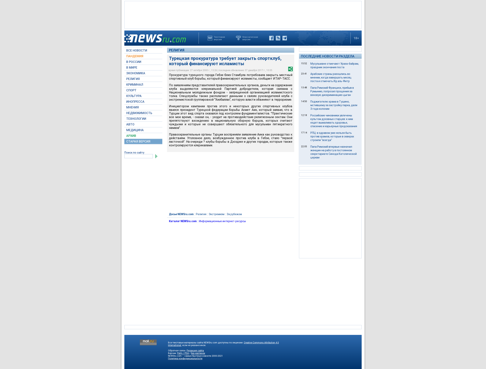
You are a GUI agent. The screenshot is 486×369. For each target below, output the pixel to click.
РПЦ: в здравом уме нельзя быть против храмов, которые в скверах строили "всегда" (332, 136)
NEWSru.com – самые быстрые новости (189, 356)
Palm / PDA (183, 353)
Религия (176, 50)
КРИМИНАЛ (134, 84)
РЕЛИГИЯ (133, 79)
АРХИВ (131, 136)
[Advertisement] (243, 14)
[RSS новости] (278, 38)
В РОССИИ (133, 62)
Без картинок (198, 353)
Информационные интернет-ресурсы (222, 221)
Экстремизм (216, 214)
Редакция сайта (195, 350)
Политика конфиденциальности (185, 358)
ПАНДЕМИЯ (134, 56)
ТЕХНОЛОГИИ (136, 119)
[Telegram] (284, 38)
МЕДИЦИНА (135, 130)
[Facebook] (271, 38)
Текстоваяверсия (219, 38)
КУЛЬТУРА (134, 96)
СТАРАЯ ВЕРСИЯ (138, 141)
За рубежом (234, 214)
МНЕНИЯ (132, 107)
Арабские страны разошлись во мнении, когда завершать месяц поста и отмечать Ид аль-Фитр (330, 77)
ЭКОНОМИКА (135, 73)
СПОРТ (131, 90)
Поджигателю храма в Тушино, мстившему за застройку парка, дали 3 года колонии (333, 105)
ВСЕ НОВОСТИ (136, 50)
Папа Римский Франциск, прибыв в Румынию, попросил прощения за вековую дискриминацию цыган (332, 91)
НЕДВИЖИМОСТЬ (139, 113)
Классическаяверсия (250, 38)
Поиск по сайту (134, 152)
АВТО (130, 124)
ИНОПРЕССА (135, 101)
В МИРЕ (131, 67)
